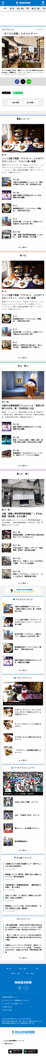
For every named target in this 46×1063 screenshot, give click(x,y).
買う (27, 8)
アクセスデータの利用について (13, 1003)
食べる (12, 8)
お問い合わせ (7, 1007)
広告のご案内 (7, 1010)
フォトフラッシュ (8, 29)
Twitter (26, 988)
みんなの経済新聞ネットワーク (23, 1032)
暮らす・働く (36, 8)
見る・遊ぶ (20, 8)
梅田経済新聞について (10, 997)
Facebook (19, 988)
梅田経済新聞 (23, 3)
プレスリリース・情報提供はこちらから (16, 1000)
